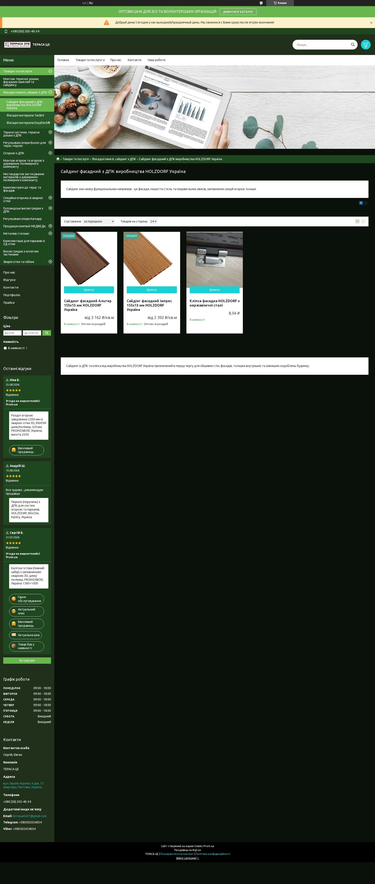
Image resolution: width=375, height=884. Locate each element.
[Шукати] (353, 45)
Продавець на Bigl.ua (187, 850)
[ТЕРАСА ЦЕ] (17, 44)
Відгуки (9, 280)
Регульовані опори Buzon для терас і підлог (24, 144)
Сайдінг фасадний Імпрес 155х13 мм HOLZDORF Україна (149, 305)
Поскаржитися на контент (177, 853)
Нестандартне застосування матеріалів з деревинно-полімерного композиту (23, 177)
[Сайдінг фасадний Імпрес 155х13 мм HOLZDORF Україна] (151, 260)
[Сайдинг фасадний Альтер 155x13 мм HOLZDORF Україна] (89, 260)
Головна (63, 60)
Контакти (134, 60)
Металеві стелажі (16, 233)
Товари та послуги (89, 60)
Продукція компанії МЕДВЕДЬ (24, 226)
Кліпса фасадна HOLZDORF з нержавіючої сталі (215, 303)
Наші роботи (156, 60)
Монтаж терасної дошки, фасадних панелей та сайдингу (21, 82)
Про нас (115, 60)
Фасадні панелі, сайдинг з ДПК (114, 159)
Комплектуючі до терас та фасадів (22, 189)
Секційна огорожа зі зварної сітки (23, 199)
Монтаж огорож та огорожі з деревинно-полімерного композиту (23, 163)
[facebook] (361, 203)
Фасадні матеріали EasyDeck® (28, 122)
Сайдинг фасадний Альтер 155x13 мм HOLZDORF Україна (88, 305)
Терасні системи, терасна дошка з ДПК (21, 134)
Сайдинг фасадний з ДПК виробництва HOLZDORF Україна (25, 105)
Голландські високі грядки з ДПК (23, 210)
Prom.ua (209, 846)
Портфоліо (11, 295)
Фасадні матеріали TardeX (25, 115)
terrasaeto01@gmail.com (30, 816)
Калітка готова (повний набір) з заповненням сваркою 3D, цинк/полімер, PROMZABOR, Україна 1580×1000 (27, 575)
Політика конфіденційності (213, 853)
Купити (89, 290)
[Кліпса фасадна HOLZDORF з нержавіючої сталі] (214, 260)
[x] (365, 203)
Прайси (9, 302)
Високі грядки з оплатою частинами (21, 253)
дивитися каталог (238, 11)
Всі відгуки (27, 660)
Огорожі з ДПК (13, 153)
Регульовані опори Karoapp (22, 219)
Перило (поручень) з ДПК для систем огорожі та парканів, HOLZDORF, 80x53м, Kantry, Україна (25, 509)
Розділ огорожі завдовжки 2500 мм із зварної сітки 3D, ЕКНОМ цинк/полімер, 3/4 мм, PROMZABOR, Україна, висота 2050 (28, 425)
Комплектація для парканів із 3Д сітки (24, 242)
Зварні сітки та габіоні (18, 262)
